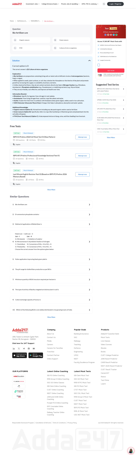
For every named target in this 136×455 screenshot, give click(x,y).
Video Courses (106, 345)
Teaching (77, 345)
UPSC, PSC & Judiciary (89, 4)
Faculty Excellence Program (84, 362)
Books (103, 352)
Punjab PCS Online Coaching (57, 403)
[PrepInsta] (18, 391)
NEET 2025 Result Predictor (111, 366)
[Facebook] (28, 348)
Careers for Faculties (55, 348)
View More (51, 190)
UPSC (76, 355)
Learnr (103, 384)
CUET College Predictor (110, 355)
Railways (77, 341)
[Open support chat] (131, 451)
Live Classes (105, 341)
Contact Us (51, 337)
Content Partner (53, 355)
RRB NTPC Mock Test (82, 383)
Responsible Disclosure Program (23, 423)
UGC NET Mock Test (81, 415)
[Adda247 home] (17, 4)
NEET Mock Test (80, 404)
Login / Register (115, 4)
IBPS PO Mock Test (81, 408)
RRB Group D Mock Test (83, 397)
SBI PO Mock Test (81, 386)
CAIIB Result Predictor (109, 362)
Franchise (50, 352)
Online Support (52, 359)
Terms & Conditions (59, 423)
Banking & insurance (81, 334)
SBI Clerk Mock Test (81, 375)
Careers (50, 345)
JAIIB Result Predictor (109, 359)
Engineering (78, 352)
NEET (76, 359)
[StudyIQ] (18, 386)
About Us (50, 334)
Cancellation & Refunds (43, 423)
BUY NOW (111, 70)
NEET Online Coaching (55, 393)
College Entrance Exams (49, 4)
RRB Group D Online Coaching (58, 379)
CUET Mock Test (80, 400)
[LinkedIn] (13, 348)
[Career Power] (18, 381)
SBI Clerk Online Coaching (56, 386)
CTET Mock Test (80, 390)
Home (12, 21)
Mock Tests (105, 337)
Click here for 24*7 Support (23, 343)
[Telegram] (23, 348)
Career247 (105, 373)
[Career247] (18, 396)
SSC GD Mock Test (81, 379)
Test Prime (105, 380)
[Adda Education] (18, 376)
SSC (75, 337)
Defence (77, 348)
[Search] (104, 4)
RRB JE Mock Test (81, 411)
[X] (18, 348)
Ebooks (103, 348)
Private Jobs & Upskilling (69, 4)
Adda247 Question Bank (110, 334)
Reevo (103, 377)
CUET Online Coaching (55, 390)
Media (49, 341)
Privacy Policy (72, 423)
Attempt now (82, 137)
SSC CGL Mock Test (81, 393)
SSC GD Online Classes (55, 383)
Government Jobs (32, 4)
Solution (16, 61)
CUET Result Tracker (109, 370)
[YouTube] (33, 348)
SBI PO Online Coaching (56, 375)
